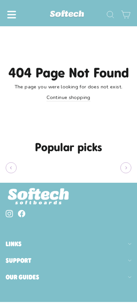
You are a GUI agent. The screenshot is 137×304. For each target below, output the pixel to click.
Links (14, 244)
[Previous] (11, 167)
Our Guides (22, 277)
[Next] (125, 167)
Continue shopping (68, 97)
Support (18, 260)
